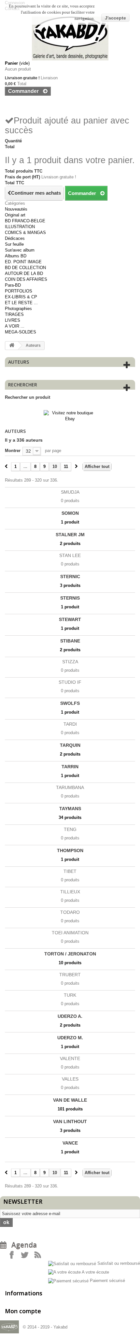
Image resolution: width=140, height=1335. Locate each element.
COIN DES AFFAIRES (26, 279)
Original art (15, 215)
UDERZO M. (70, 1037)
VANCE (70, 1143)
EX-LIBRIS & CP (21, 296)
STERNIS (70, 598)
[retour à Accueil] (12, 346)
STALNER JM (70, 534)
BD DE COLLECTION (25, 267)
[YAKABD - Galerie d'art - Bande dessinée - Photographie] (70, 38)
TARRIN (70, 766)
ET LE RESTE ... (21, 302)
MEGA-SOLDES (20, 332)
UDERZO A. (70, 1016)
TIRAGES (14, 314)
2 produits (70, 543)
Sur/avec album (20, 250)
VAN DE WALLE (70, 1100)
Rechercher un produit (27, 397)
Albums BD (15, 255)
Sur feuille (14, 244)
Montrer (13, 450)
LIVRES (12, 320)
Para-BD (13, 285)
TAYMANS (70, 808)
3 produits (70, 585)
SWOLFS (70, 703)
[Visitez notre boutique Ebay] (70, 415)
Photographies (18, 308)
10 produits (70, 962)
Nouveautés (16, 209)
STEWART (70, 619)
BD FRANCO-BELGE (25, 220)
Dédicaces (15, 238)
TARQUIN (70, 745)
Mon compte (23, 1311)
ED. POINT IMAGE (23, 261)
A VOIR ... (14, 326)
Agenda (22, 1244)
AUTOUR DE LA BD (24, 273)
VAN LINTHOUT (70, 1121)
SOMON (70, 513)
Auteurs (18, 362)
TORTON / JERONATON (70, 953)
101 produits (70, 1109)
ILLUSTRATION (20, 226)
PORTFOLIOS (18, 291)
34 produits (70, 817)
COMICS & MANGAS (25, 232)
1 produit (70, 522)
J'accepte (115, 17)
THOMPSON (70, 850)
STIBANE (70, 640)
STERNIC (70, 576)
